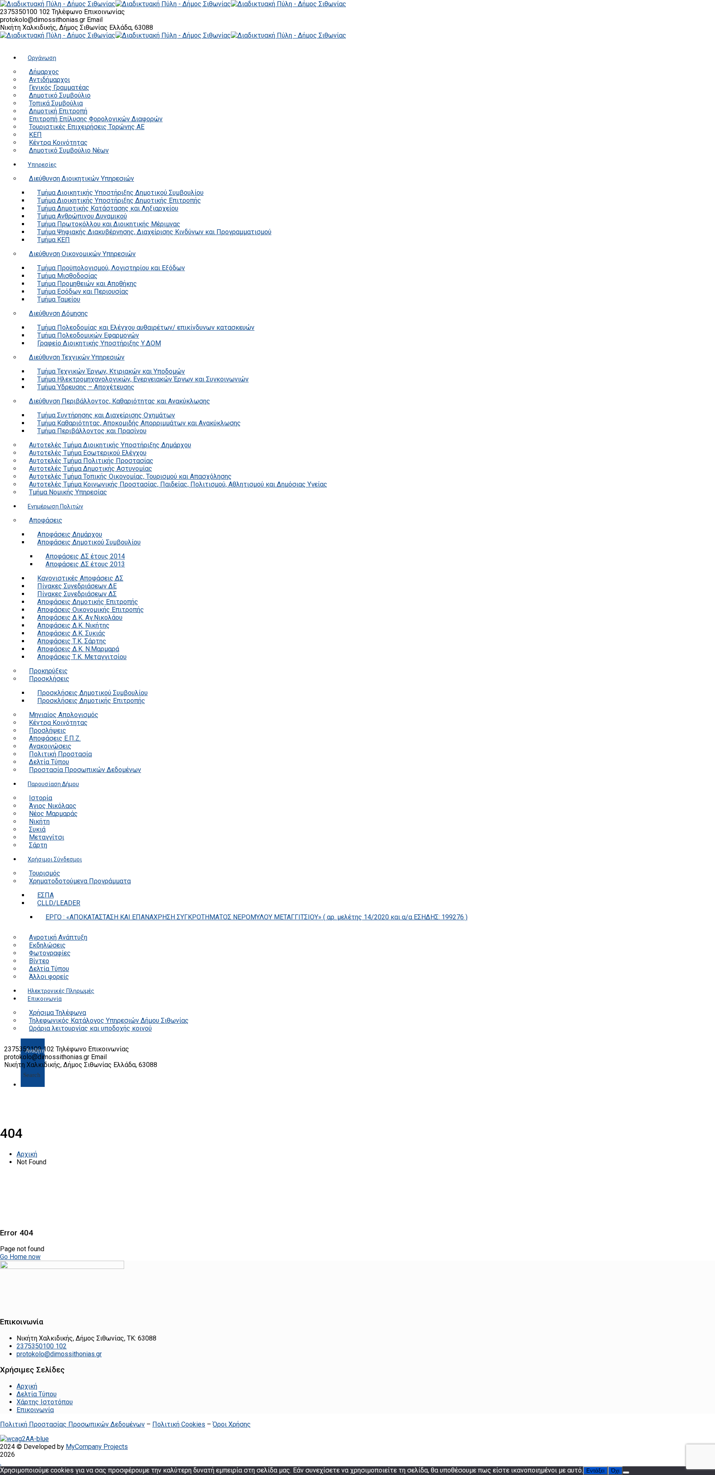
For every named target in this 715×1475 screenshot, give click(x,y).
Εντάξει (595, 1471)
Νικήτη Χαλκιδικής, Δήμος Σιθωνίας (54, 27)
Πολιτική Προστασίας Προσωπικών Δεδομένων (72, 1424)
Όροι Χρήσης (232, 1424)
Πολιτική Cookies (178, 1424)
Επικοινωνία (35, 1410)
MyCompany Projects (97, 1447)
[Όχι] (626, 1472)
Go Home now (20, 1257)
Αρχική (27, 1154)
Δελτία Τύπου (37, 1394)
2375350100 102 (26, 12)
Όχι (615, 1471)
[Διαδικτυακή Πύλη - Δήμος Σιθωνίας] (57, 4)
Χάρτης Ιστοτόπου (45, 1402)
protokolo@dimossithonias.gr (42, 20)
